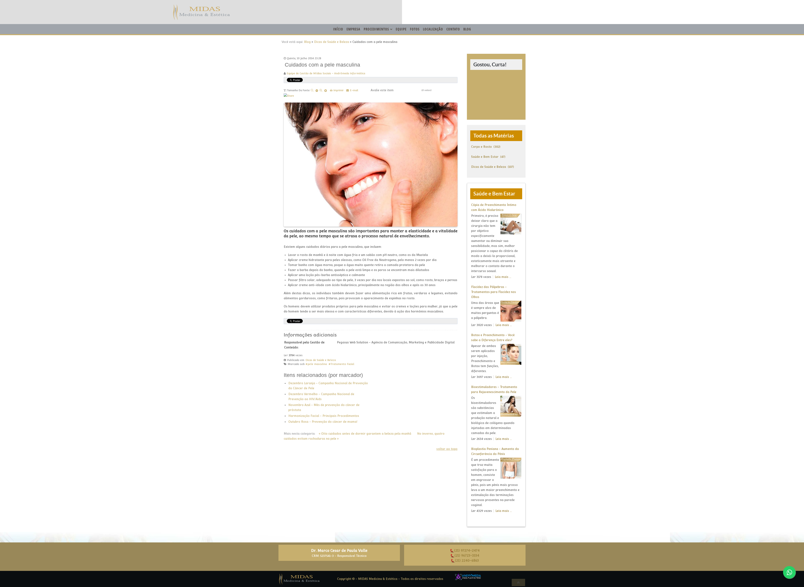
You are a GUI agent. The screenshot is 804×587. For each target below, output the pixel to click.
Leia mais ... (503, 277)
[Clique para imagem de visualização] (370, 163)
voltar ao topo (446, 449)
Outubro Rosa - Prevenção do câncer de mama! (322, 421)
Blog (307, 42)
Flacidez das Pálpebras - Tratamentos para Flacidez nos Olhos (493, 292)
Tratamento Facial (342, 364)
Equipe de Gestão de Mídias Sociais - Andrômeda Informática (326, 73)
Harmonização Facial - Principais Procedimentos (323, 415)
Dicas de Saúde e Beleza (331, 42)
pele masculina (317, 364)
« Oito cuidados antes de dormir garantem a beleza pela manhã (365, 433)
